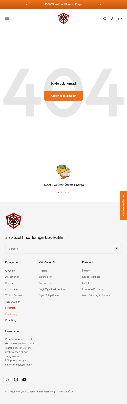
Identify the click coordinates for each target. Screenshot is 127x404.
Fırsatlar (10, 307)
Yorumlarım (45, 283)
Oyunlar (10, 270)
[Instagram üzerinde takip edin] (16, 379)
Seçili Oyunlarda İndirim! (52, 289)
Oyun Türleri (12, 289)
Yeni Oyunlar (12, 301)
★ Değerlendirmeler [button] (123, 205)
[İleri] (100, 4)
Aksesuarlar (12, 276)
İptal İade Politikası (92, 289)
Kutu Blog (10, 320)
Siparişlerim (45, 276)
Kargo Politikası (91, 276)
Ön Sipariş (11, 314)
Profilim (43, 270)
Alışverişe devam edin (63, 95)
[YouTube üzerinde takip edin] (24, 379)
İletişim (86, 270)
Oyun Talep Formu (49, 295)
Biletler (9, 283)
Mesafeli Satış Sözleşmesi (96, 295)
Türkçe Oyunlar (14, 295)
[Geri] (26, 4)
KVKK (85, 283)
